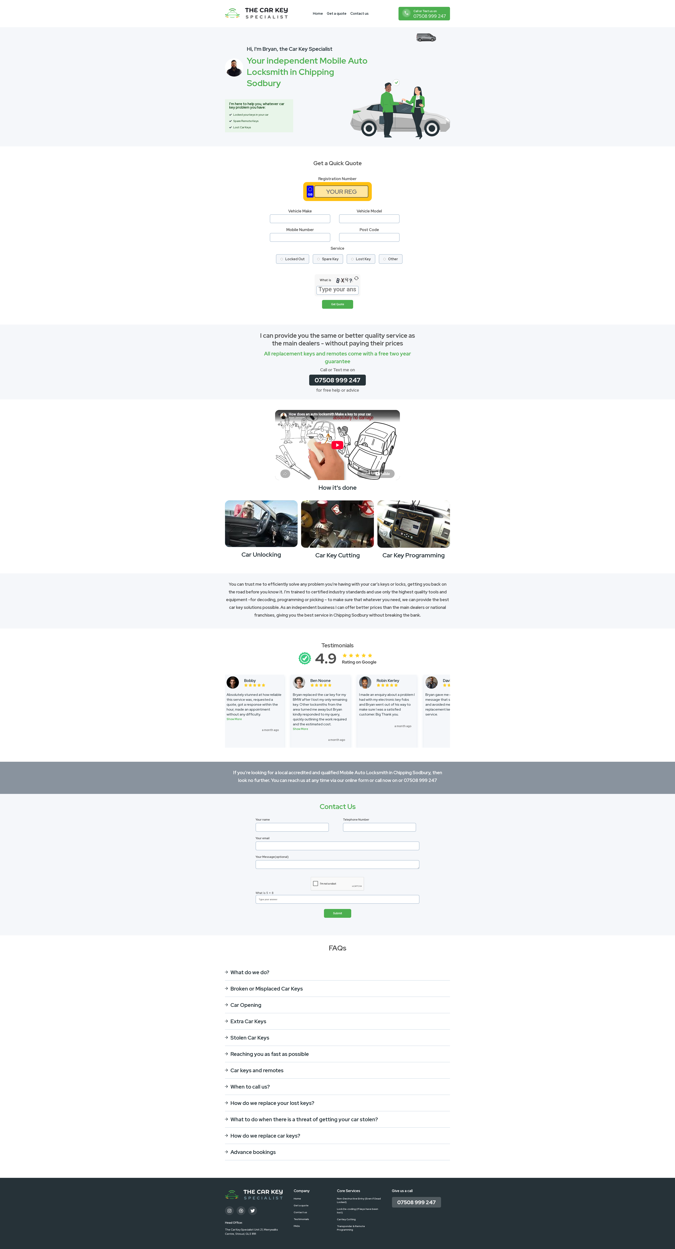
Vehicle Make (300, 211)
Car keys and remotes (257, 1070)
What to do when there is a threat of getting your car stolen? (304, 1119)
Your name (263, 819)
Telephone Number (356, 819)
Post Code (369, 229)
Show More (234, 719)
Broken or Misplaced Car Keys (266, 988)
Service (337, 248)
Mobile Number (300, 229)
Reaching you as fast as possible (269, 1053)
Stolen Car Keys (249, 1037)
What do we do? (249, 972)
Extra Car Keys (248, 1021)
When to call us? (250, 1086)
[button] (234, 719)
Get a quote (336, 13)
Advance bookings (253, 1152)
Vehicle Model (369, 211)
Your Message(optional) (272, 857)
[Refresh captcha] (356, 278)
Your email (262, 838)
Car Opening (245, 1004)
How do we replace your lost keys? (272, 1102)
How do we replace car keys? (265, 1135)
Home (318, 13)
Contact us (359, 13)
